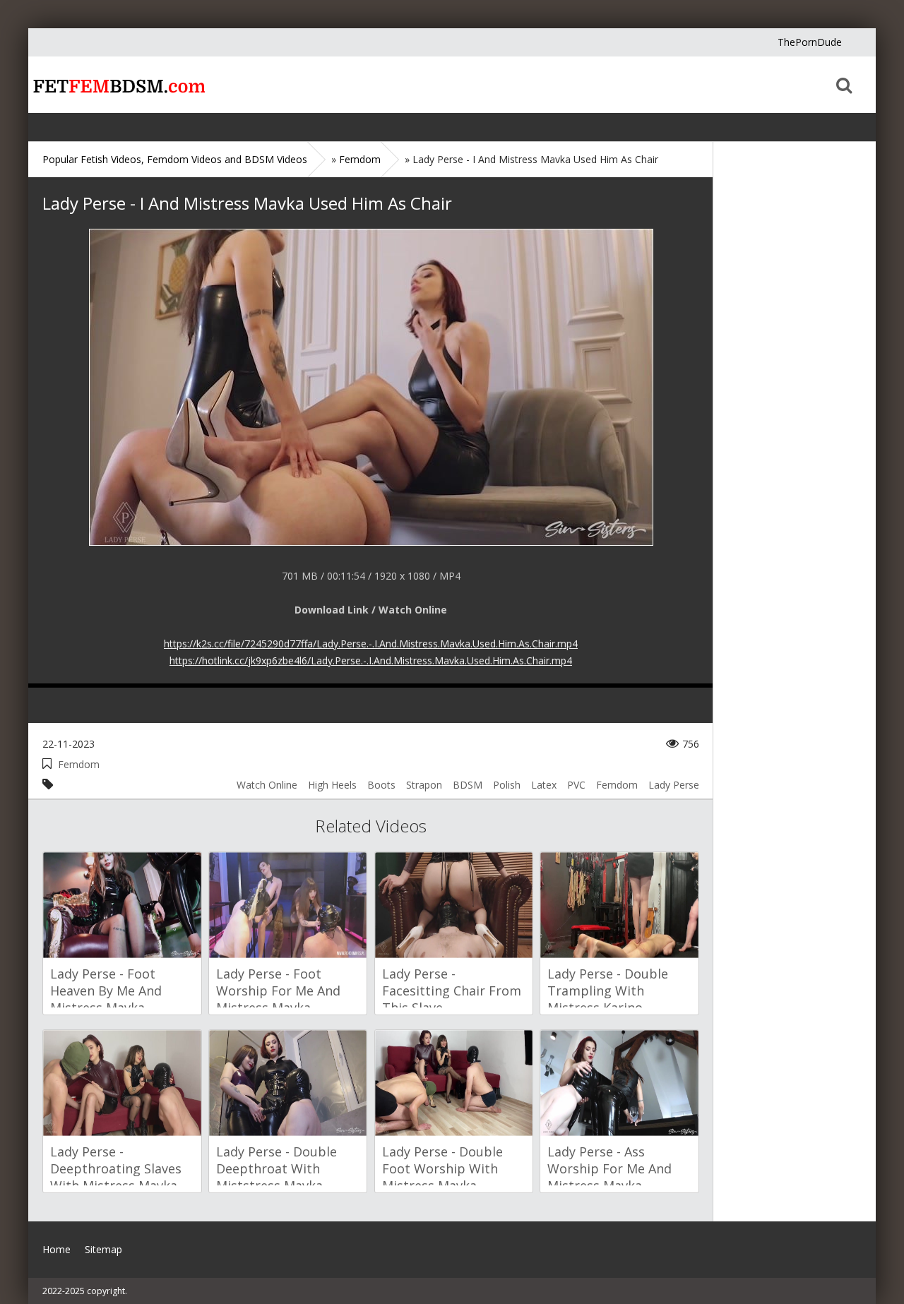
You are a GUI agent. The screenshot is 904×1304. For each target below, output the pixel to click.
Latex (544, 784)
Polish (507, 784)
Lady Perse (673, 784)
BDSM (467, 784)
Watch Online (267, 784)
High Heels (332, 784)
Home (116, 84)
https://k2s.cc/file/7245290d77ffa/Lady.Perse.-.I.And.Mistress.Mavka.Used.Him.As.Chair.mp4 (371, 643)
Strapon (424, 784)
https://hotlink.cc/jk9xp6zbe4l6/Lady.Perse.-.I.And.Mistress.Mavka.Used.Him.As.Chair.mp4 (371, 660)
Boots (381, 784)
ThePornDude (810, 42)
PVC (576, 784)
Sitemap (103, 1249)
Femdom (79, 764)
